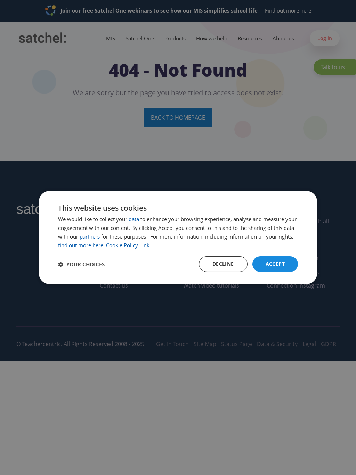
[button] (81, 264)
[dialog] (178, 237)
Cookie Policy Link (127, 245)
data (134, 219)
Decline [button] (223, 263)
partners (90, 236)
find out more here (80, 245)
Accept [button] (275, 263)
